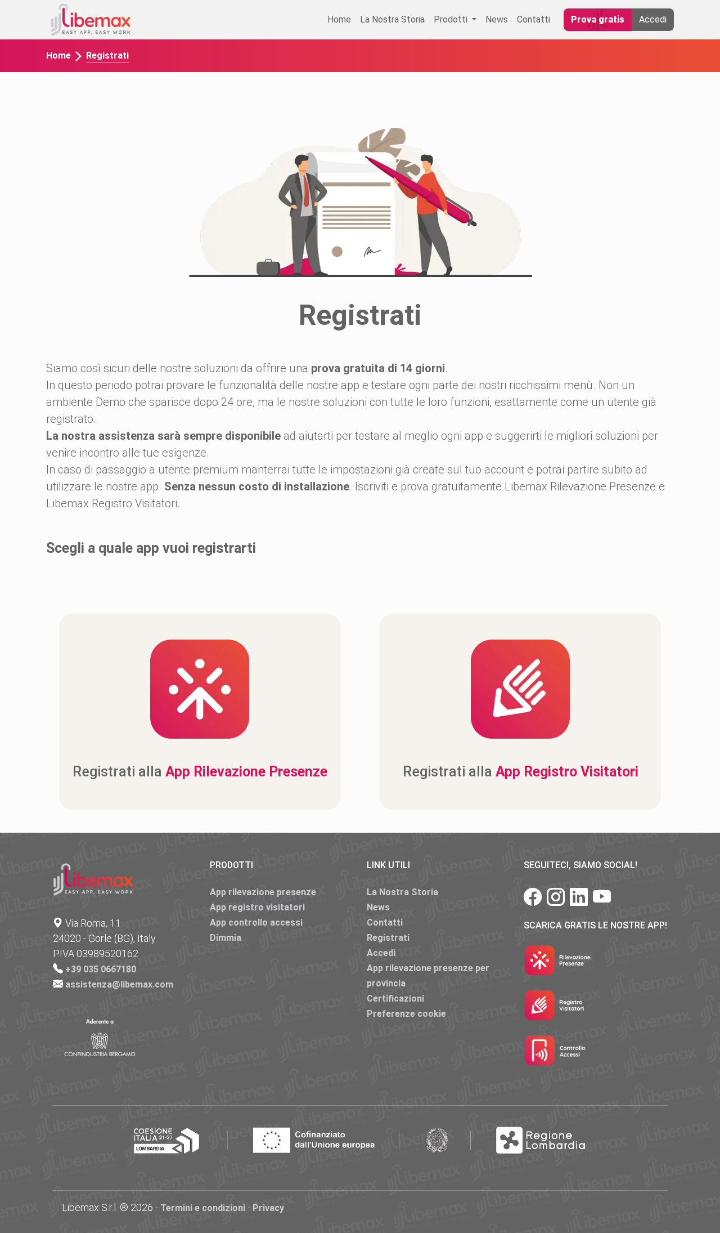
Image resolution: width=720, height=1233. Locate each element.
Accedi (653, 19)
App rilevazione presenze (263, 892)
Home (339, 19)
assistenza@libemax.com (119, 984)
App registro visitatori (257, 907)
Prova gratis (597, 19)
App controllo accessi (256, 922)
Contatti (533, 19)
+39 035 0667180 (100, 969)
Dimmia (225, 937)
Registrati (388, 937)
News (496, 19)
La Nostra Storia (392, 19)
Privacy (268, 1208)
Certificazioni (395, 998)
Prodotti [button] (452, 19)
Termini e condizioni (202, 1208)
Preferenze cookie (406, 1013)
